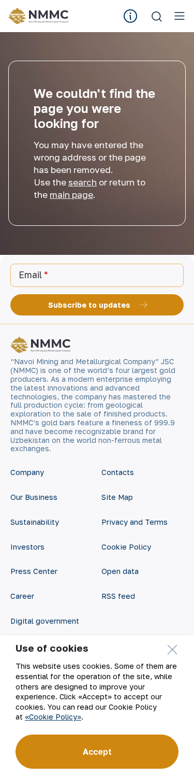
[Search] (156, 16)
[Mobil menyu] (179, 16)
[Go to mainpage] (40, 16)
